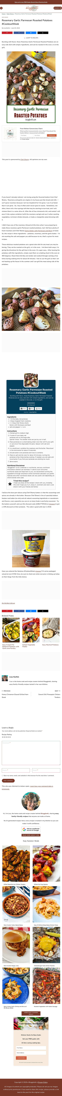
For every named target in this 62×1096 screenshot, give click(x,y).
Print (24, 408)
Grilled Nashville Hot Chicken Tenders (14, 884)
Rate (39, 408)
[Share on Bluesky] (31, 33)
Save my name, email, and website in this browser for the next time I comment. (29, 775)
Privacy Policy (43, 1082)
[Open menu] (1, 8)
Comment (6, 743)
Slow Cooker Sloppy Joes (11, 965)
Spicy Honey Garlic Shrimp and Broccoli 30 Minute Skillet (15, 1007)
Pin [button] (32, 408)
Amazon (52, 504)
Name (5, 770)
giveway (38, 571)
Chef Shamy (24, 160)
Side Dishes (10, 14)
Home (3, 14)
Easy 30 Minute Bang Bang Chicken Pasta (46, 925)
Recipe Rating (7, 735)
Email (35, 770)
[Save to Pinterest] (7, 33)
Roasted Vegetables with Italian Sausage (45, 1006)
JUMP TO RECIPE (32, 38)
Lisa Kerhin (7, 28)
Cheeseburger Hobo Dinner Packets (44, 965)
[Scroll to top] (58, 1075)
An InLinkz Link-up (8, 603)
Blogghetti (45, 814)
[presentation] (16, 863)
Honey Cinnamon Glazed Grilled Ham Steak (15, 694)
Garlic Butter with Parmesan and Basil (38, 231)
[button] (28, 403)
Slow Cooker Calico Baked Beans (13, 925)
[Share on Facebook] (19, 33)
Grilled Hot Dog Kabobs (41, 884)
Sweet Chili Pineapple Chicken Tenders (49, 694)
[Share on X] (43, 33)
